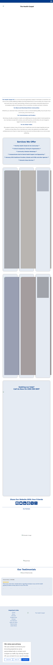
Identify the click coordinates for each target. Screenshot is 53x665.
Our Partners (13, 620)
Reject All (17, 659)
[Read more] (27, 591)
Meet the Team (14, 622)
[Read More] (26, 560)
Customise (8, 659)
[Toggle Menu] (51, 1)
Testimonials (13, 624)
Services (13, 615)
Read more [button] (27, 591)
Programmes (13, 617)
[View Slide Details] (26, 50)
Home (13, 612)
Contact (14, 619)
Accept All (25, 659)
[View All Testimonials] (26, 574)
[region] (17, 652)
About (13, 614)
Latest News (13, 625)
